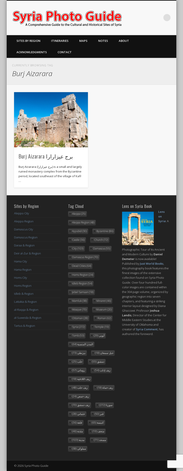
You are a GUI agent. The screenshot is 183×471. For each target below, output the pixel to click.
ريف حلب (80, 388)
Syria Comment (147, 329)
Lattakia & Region (25, 302)
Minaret (103, 301)
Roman (104, 318)
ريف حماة (105, 388)
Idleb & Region (23, 294)
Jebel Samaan (83, 292)
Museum (104, 309)
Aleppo (78, 214)
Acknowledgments (32, 52)
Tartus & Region (24, 326)
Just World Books (151, 264)
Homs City (20, 278)
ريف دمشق (81, 405)
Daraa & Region (24, 245)
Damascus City (23, 229)
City (77, 248)
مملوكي (79, 449)
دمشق (98, 361)
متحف (98, 431)
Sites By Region (28, 41)
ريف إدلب (102, 370)
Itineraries (60, 41)
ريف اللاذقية (81, 379)
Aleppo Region (23, 221)
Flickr (157, 17)
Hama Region (22, 270)
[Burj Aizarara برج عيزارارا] (51, 119)
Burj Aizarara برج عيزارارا (46, 156)
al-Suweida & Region (27, 318)
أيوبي (99, 335)
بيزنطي (78, 353)
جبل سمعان (104, 353)
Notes (103, 41)
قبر (99, 414)
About (124, 41)
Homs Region (22, 286)
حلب (77, 361)
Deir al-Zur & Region (27, 253)
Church (101, 240)
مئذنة (77, 431)
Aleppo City (21, 213)
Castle (78, 240)
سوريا (105, 405)
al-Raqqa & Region (26, 310)
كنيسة (98, 422)
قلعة (77, 422)
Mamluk (79, 301)
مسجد (100, 440)
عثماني (78, 414)
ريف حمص (80, 396)
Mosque (79, 309)
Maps (83, 41)
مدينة (78, 440)
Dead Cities (81, 266)
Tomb (78, 335)
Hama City (20, 261)
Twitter (148, 17)
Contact (65, 52)
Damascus (101, 248)
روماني (78, 370)
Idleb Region (82, 283)
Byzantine (104, 231)
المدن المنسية (82, 344)
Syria (78, 327)
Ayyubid (79, 231)
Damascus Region (25, 237)
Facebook (139, 17)
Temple (101, 327)
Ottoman (80, 318)
